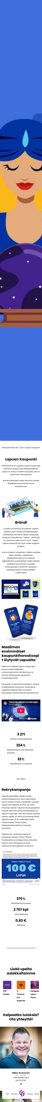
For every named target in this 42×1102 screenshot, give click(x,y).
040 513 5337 (21, 1080)
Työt (7, 1094)
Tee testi (21, 779)
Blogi (37, 1094)
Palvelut (14, 1094)
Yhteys (30, 1094)
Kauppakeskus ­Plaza (35, 994)
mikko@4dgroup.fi (21, 1077)
